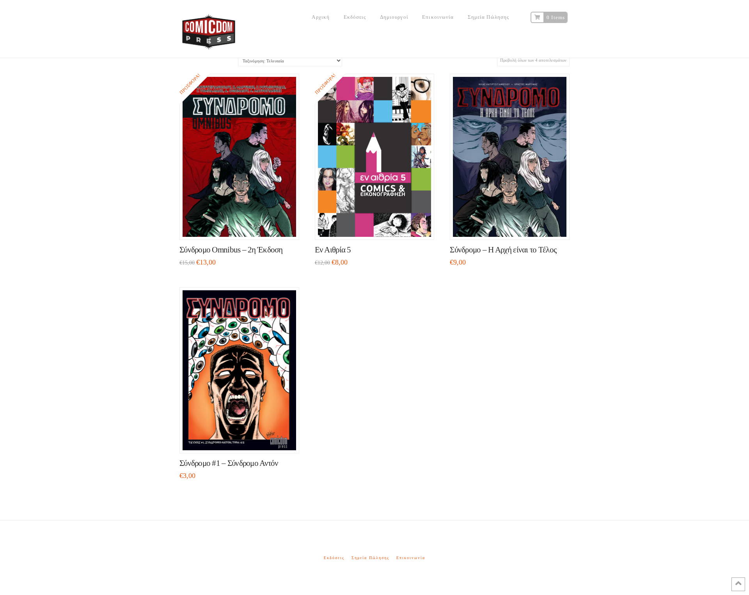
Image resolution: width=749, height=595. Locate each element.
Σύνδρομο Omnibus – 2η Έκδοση (231, 249)
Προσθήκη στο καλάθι (243, 226)
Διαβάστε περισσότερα (513, 226)
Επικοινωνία (410, 558)
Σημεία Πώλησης (370, 558)
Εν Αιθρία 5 (333, 249)
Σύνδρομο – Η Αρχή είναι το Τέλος (503, 249)
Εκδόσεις (334, 558)
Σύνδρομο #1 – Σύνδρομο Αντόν (229, 463)
